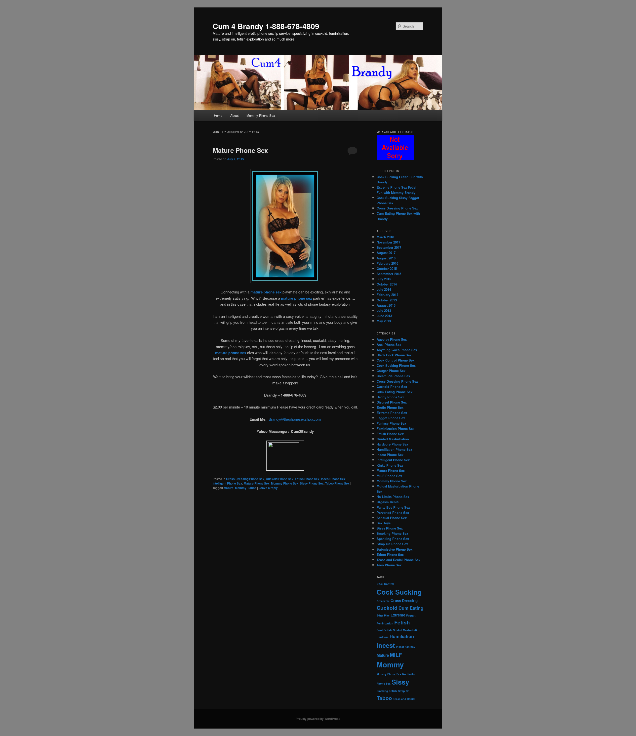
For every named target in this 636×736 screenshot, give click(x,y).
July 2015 (384, 279)
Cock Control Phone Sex (395, 360)
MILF (396, 654)
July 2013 (384, 310)
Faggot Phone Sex (391, 417)
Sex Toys (384, 523)
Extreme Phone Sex (392, 412)
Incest (386, 645)
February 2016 (387, 263)
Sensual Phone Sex (392, 517)
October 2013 (387, 300)
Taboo (252, 488)
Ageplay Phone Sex (392, 339)
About (234, 115)
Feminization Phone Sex (395, 428)
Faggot (411, 615)
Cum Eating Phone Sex (394, 391)
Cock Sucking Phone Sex (396, 365)
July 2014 (384, 289)
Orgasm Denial (388, 501)
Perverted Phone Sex (393, 512)
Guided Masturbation (393, 439)
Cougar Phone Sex (391, 370)
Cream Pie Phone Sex (393, 375)
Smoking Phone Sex (392, 533)
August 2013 (386, 305)
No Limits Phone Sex (393, 496)
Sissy (400, 682)
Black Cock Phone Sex (394, 355)
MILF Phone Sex (389, 475)
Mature (229, 488)
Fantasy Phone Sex (391, 423)
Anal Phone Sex (389, 344)
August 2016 (386, 258)
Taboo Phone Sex (337, 483)
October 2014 (387, 284)
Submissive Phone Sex (394, 549)
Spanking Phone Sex (393, 538)
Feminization (385, 623)
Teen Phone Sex (389, 565)
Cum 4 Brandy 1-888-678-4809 (266, 26)
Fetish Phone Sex (307, 479)
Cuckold (387, 607)
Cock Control (385, 584)
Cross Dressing (404, 600)
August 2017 (386, 252)
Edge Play (383, 615)
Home (218, 115)
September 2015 (389, 273)
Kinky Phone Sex (390, 465)
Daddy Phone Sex (390, 397)
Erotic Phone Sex (390, 407)
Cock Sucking (399, 592)
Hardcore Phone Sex (392, 444)
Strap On (403, 691)
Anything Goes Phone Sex (397, 349)
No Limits (408, 674)
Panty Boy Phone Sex (393, 507)
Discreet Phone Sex (392, 402)
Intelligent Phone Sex (227, 483)
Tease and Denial (404, 699)
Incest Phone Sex (333, 479)
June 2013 (384, 315)
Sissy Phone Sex (312, 483)
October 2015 (387, 268)
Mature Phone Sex (240, 150)
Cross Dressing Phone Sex (245, 479)
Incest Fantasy (405, 647)
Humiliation (402, 636)
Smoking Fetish (387, 691)
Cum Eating (410, 608)
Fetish (402, 622)
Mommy (240, 488)
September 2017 (389, 247)
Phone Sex (384, 683)
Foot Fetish (384, 630)
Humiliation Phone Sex (394, 449)
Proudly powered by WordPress (318, 718)
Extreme (398, 615)
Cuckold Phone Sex (279, 479)
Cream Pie (383, 601)
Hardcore (383, 637)
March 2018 (385, 237)
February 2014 (387, 294)
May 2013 (384, 321)
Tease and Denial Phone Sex (398, 559)
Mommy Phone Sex (260, 115)
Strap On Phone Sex (392, 543)
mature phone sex (265, 292)
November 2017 (388, 242)
